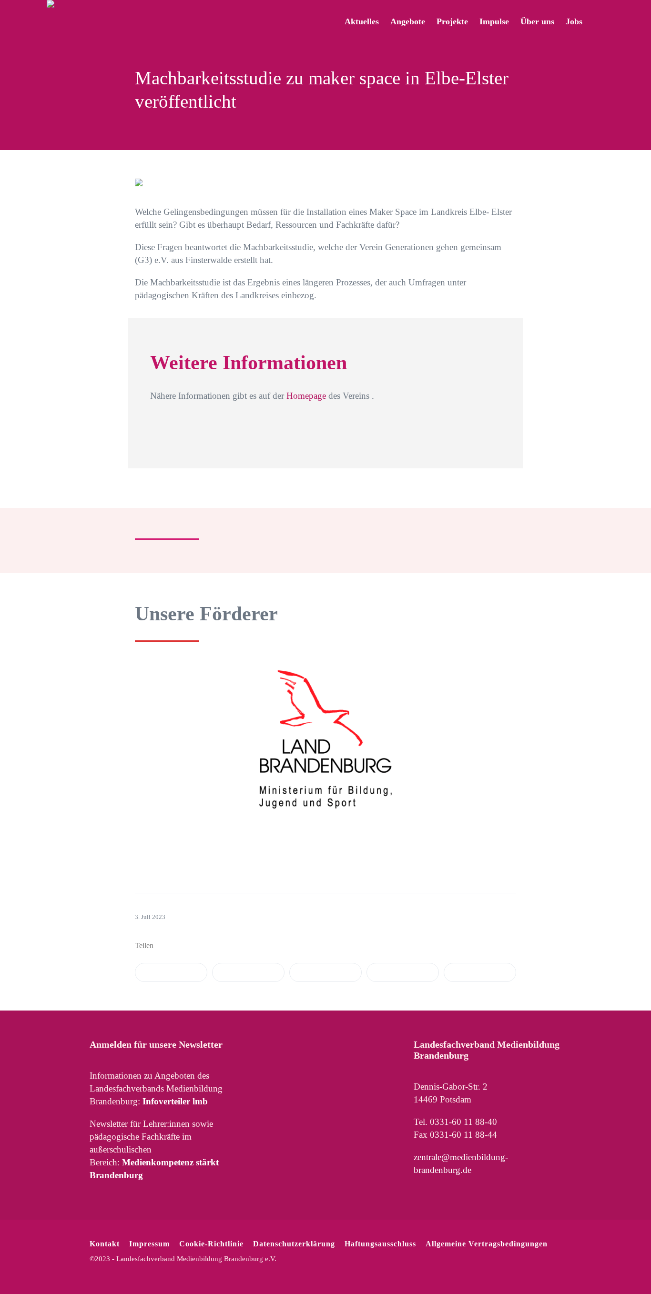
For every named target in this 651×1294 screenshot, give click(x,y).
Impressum (149, 1244)
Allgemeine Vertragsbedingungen (487, 1244)
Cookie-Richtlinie (211, 1244)
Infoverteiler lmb (175, 1101)
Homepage (306, 396)
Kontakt (105, 1244)
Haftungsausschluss (380, 1244)
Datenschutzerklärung (294, 1244)
